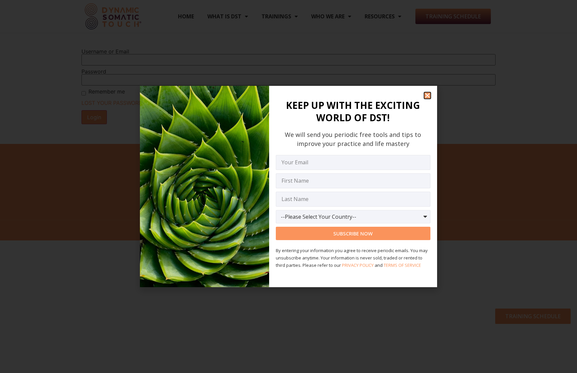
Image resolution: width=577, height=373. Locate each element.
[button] (427, 95)
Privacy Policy (358, 265)
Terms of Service (402, 265)
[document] (288, 186)
